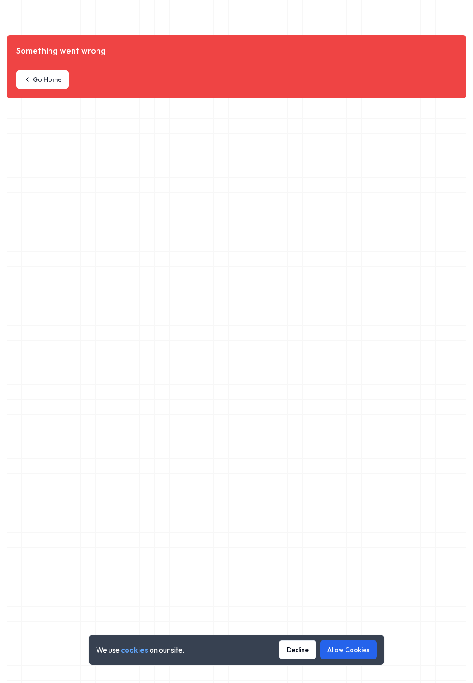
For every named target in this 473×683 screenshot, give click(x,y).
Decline (298, 650)
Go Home (47, 79)
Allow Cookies (348, 650)
